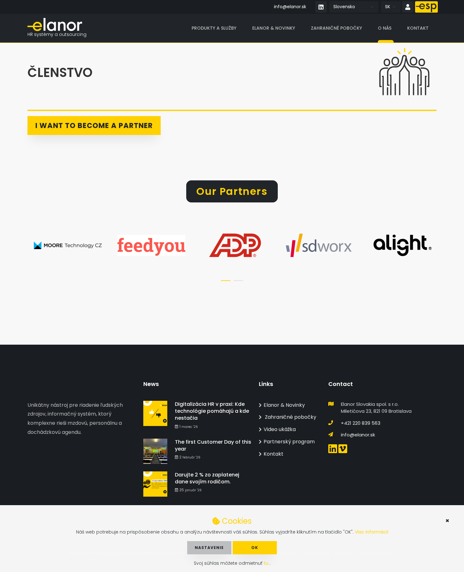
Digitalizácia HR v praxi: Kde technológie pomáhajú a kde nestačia (212, 411)
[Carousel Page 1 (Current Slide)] (225, 280)
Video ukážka (280, 429)
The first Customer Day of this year (213, 445)
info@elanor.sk (290, 6)
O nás (384, 28)
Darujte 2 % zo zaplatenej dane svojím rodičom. (207, 478)
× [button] (447, 520)
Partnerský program (289, 441)
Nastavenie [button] (209, 547)
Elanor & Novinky (273, 28)
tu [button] (267, 563)
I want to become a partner (94, 125)
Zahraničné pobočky (336, 28)
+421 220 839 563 (360, 423)
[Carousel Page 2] (238, 280)
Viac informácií (371, 532)
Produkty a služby (214, 28)
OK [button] (254, 547)
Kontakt (418, 28)
